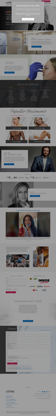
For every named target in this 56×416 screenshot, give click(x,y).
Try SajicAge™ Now (28, 19)
